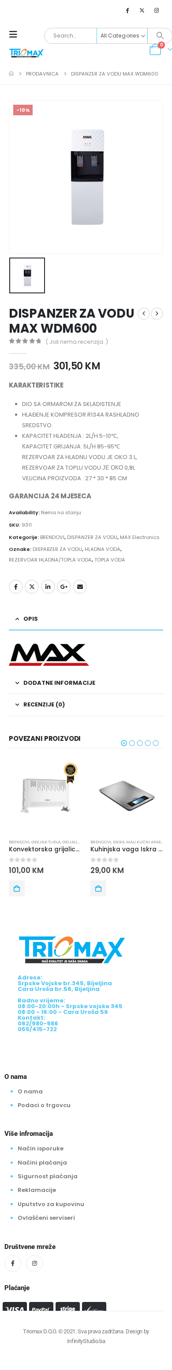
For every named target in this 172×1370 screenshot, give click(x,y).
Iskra (118, 842)
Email (80, 587)
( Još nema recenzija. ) (77, 341)
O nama (30, 1091)
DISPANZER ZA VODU (92, 537)
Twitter (32, 587)
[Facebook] (127, 10)
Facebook (16, 587)
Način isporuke (41, 1148)
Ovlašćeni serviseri (46, 1218)
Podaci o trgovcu (44, 1105)
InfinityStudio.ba (86, 1341)
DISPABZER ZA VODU (57, 549)
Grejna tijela (45, 842)
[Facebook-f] (12, 1263)
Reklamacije (37, 1190)
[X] (142, 10)
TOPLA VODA (109, 559)
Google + (64, 587)
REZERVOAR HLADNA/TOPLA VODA (50, 559)
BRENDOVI (52, 537)
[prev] (144, 313)
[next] (157, 313)
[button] (16, 34)
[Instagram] (156, 10)
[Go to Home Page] (11, 73)
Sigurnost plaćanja (48, 1176)
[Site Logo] (26, 53)
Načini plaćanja (42, 1162)
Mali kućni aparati (146, 842)
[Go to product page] (45, 795)
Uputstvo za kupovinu (51, 1204)
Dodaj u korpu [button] (17, 888)
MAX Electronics (140, 537)
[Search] (160, 35)
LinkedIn (48, 587)
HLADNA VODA (102, 549)
